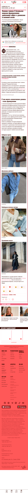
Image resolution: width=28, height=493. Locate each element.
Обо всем (12, 366)
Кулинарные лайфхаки (4, 370)
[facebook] (6, 299)
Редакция (12, 399)
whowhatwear (12, 46)
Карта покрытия (5, 384)
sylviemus (4, 204)
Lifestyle (12, 364)
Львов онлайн (4, 386)
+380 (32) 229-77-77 (7, 442)
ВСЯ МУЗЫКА (21, 366)
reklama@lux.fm (5, 455)
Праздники (12, 358)
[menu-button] (2, 2)
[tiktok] (19, 403)
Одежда (11, 294)
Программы (4, 380)
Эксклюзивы (4, 358)
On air (21, 364)
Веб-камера (4, 382)
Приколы (12, 352)
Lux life (4, 376)
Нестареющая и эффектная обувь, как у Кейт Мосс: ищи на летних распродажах (9, 319)
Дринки (3, 368)
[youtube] (23, 403)
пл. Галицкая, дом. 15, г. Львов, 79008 (11, 459)
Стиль (14, 294)
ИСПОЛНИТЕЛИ (21, 368)
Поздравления (13, 368)
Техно (11, 370)
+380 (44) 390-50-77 (7, 446)
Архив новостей (13, 397)
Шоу (2, 356)
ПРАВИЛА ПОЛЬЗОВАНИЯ (12, 379)
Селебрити (4, 354)
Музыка (3, 360)
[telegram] (3, 299)
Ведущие (3, 378)
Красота (20, 354)
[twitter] (9, 299)
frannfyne (4, 273)
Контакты (12, 395)
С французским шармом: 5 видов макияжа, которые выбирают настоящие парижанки (13, 76)
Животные (12, 354)
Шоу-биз (4, 351)
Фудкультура (4, 372)
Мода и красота (5, 294)
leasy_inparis (4, 168)
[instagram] (8, 403)
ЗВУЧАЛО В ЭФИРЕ (22, 370)
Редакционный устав (13, 388)
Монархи (3, 352)
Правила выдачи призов (13, 393)
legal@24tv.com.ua (6, 450)
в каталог (14, 342)
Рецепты (3, 366)
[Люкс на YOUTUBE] (5, 2)
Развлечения (14, 351)
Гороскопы (12, 356)
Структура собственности (13, 382)
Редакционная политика (13, 390)
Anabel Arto (22, 89)
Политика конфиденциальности (14, 385)
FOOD (3, 364)
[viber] (13, 299)
